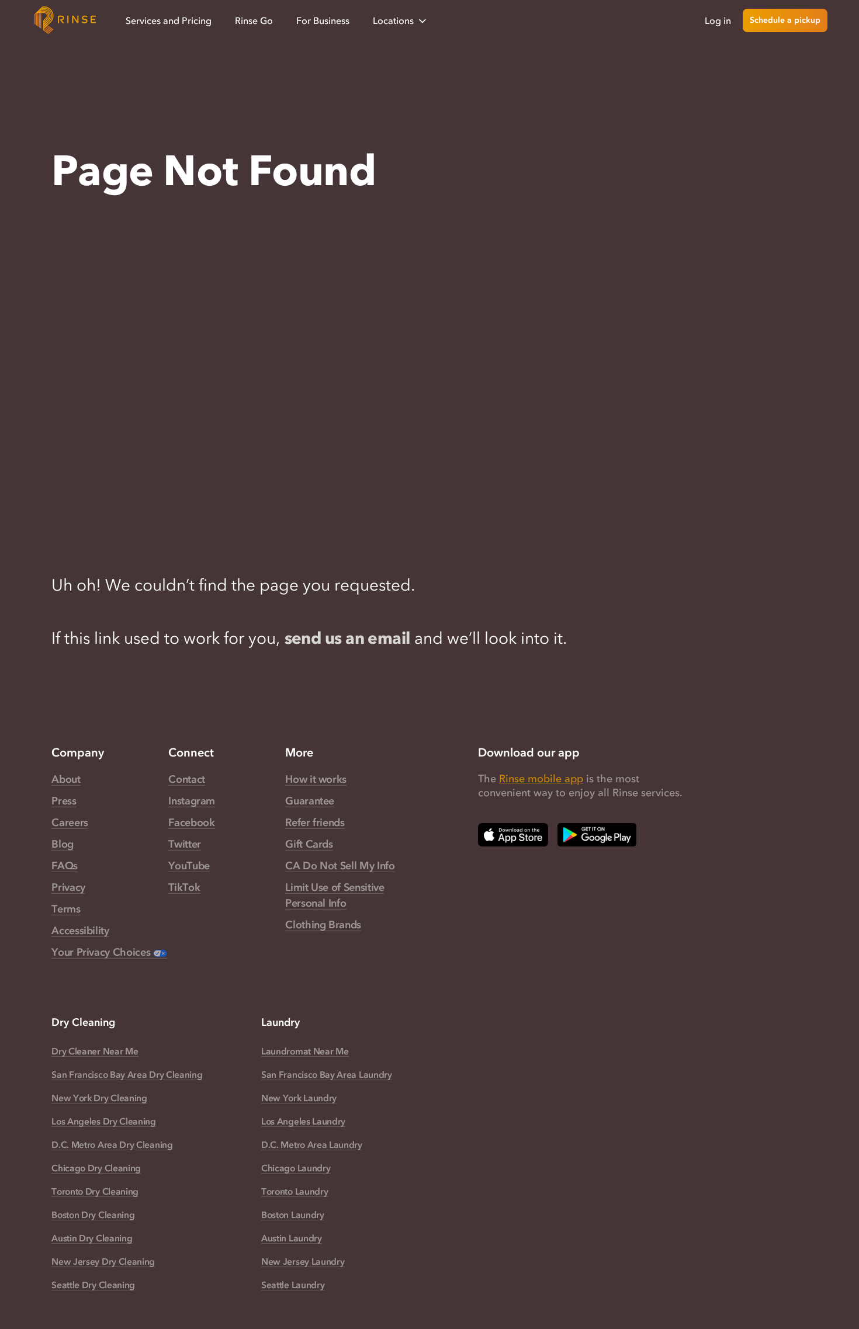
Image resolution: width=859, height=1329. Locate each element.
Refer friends (314, 822)
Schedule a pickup (785, 20)
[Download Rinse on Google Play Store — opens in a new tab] (596, 834)
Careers (69, 822)
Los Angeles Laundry (303, 1121)
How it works (316, 779)
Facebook (191, 822)
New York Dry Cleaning (99, 1098)
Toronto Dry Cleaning (94, 1191)
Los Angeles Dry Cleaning (103, 1121)
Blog (62, 844)
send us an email (347, 638)
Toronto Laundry (294, 1191)
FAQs (64, 865)
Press (63, 800)
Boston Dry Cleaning (92, 1214)
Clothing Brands (323, 924)
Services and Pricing (169, 20)
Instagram (191, 800)
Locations (393, 20)
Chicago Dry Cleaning (96, 1168)
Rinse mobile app (541, 778)
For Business (322, 20)
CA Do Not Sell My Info (339, 865)
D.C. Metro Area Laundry (311, 1144)
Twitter (184, 844)
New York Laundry (299, 1098)
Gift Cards (308, 844)
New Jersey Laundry (302, 1261)
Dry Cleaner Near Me (94, 1051)
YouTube (188, 865)
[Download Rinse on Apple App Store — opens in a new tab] (513, 834)
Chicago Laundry (295, 1168)
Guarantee (309, 800)
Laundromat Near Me (304, 1051)
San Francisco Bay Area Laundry (326, 1074)
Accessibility (80, 930)
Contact (186, 779)
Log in (718, 20)
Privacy (68, 887)
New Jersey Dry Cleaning (103, 1261)
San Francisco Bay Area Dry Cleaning (126, 1074)
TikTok (184, 887)
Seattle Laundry (292, 1284)
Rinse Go (254, 20)
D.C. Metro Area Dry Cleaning (111, 1144)
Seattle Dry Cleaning (93, 1284)
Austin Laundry (291, 1238)
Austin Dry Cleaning (91, 1238)
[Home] (65, 20)
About (65, 779)
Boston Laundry (292, 1214)
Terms (65, 909)
